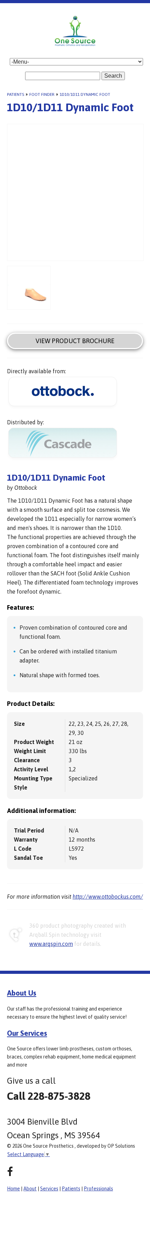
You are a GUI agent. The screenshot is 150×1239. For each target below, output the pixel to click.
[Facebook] (10, 1171)
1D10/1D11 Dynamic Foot (85, 94)
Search (113, 76)
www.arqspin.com (51, 944)
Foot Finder (41, 94)
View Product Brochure (75, 341)
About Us (21, 993)
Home (13, 1188)
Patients (15, 94)
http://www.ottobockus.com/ (108, 896)
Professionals (98, 1188)
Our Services (27, 1033)
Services (49, 1188)
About (30, 1188)
